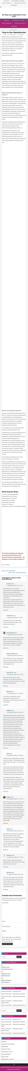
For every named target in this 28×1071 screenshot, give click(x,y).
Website (4, 931)
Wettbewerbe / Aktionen (18, 1)
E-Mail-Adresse (6, 926)
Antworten (5, 610)
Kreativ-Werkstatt (7, 3)
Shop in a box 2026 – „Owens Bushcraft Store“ (13, 1005)
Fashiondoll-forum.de (7, 969)
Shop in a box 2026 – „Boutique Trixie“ (11, 991)
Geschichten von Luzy (20, 3)
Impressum (14, 5)
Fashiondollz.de (5, 982)
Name (4, 921)
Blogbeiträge (4, 1046)
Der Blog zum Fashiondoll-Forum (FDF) (14, 15)
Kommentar (5, 902)
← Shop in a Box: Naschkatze (8, 570)
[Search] (27, 20)
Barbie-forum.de (5, 975)
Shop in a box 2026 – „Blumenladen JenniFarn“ (13, 994)
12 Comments (21, 34)
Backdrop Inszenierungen (7, 1044)
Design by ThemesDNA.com (14, 1069)
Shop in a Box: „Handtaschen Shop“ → (17, 572)
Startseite (6, 1)
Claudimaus (10, 615)
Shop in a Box (4, 1056)
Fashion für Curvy (5, 1049)
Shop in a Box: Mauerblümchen (14, 32)
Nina (6, 34)
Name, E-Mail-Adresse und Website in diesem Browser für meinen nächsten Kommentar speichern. (11, 939)
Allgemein (4, 1041)
